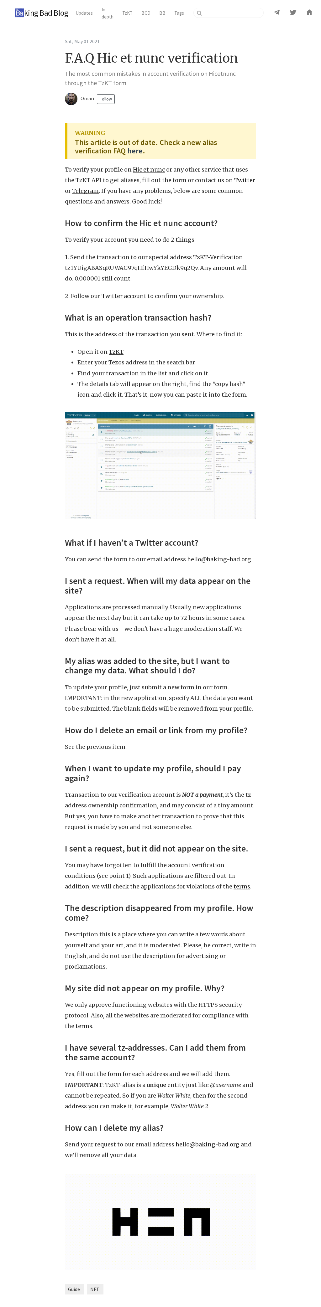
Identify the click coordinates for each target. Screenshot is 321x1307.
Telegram (85, 190)
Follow (106, 99)
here (135, 151)
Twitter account (124, 296)
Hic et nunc (149, 169)
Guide (74, 1289)
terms (242, 886)
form (180, 180)
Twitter (244, 180)
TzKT (116, 351)
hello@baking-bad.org (219, 559)
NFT (94, 1289)
